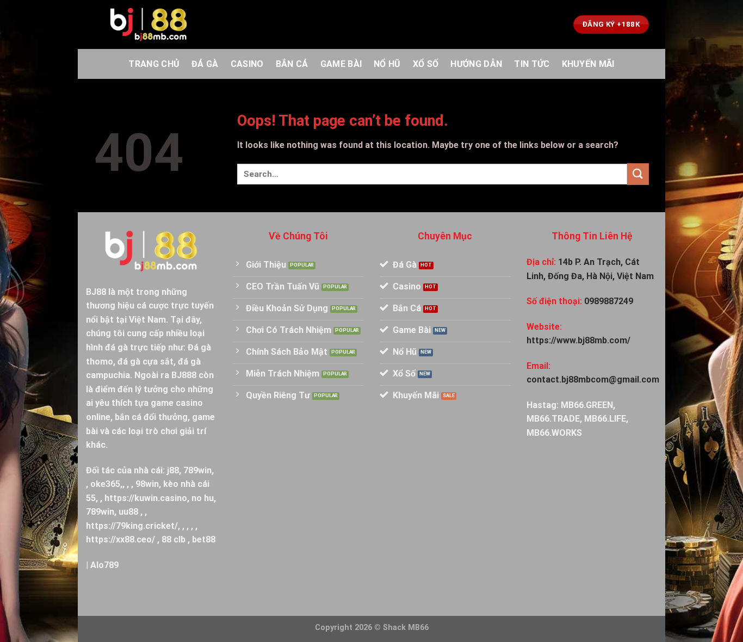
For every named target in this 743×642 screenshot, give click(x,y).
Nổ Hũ (387, 64)
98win (147, 484)
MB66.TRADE (553, 418)
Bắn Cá (292, 64)
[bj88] (148, 25)
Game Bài (341, 64)
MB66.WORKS (554, 433)
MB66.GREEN (587, 405)
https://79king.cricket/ (132, 526)
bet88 (203, 539)
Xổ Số (426, 64)
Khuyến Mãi (588, 64)
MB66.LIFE (605, 418)
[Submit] (638, 173)
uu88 (128, 512)
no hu (202, 498)
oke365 (105, 484)
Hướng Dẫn (476, 64)
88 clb (173, 539)
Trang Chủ (153, 64)
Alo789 (104, 565)
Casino (247, 64)
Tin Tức (531, 64)
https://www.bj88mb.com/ (578, 340)
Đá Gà (205, 64)
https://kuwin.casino (145, 498)
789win (197, 470)
